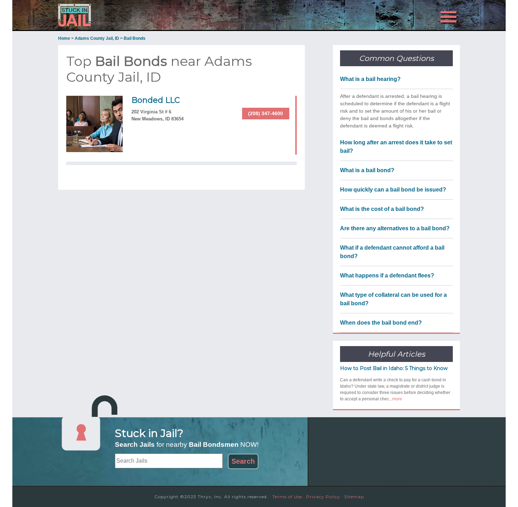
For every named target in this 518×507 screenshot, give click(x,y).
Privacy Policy (323, 496)
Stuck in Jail (121, 15)
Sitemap (354, 496)
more (397, 398)
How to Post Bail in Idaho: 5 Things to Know (394, 368)
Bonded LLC (155, 100)
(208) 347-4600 (265, 113)
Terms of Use (287, 496)
